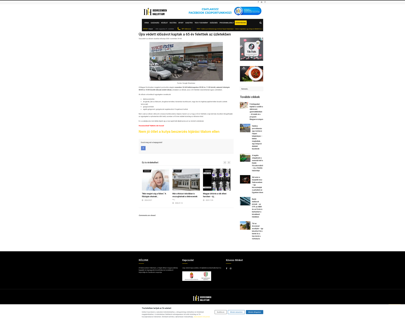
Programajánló (227, 23)
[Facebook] (143, 148)
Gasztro (189, 23)
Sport (180, 23)
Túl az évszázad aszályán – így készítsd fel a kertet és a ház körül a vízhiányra (257, 231)
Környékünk (241, 23)
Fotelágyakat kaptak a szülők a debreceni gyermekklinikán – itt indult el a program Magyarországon (256, 111)
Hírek (146, 23)
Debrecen (186, 29)
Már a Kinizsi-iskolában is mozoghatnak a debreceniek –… (154, 196)
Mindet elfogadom (254, 312)
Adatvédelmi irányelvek (202, 317)
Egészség (214, 23)
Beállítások (220, 312)
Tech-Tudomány (201, 23)
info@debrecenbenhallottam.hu (210, 268)
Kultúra (173, 23)
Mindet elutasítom (236, 312)
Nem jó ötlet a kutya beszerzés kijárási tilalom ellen (179, 131)
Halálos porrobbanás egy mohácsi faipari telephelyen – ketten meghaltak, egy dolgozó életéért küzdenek (218, 29)
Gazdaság (155, 23)
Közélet (164, 23)
